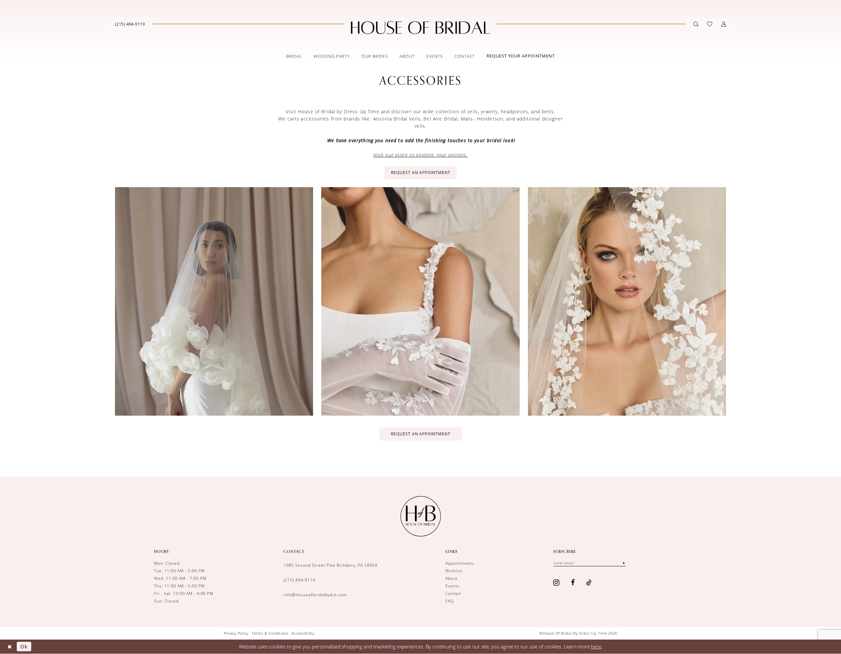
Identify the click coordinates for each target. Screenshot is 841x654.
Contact (453, 593)
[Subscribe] (624, 562)
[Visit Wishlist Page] (709, 24)
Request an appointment (421, 433)
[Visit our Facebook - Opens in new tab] (573, 582)
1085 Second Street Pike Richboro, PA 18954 (330, 565)
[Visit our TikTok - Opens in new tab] (589, 582)
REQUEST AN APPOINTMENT (421, 172)
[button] (723, 24)
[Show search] (696, 24)
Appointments (460, 563)
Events (452, 585)
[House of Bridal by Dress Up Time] (420, 27)
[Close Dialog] (9, 646)
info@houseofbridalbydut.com (315, 594)
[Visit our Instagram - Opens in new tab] (556, 582)
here (596, 646)
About (451, 578)
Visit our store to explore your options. (421, 155)
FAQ (449, 600)
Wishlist (453, 570)
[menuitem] (130, 24)
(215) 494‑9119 (299, 579)
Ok (24, 646)
